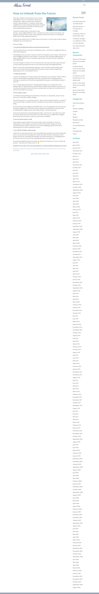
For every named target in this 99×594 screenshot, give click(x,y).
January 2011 (76, 428)
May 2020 (76, 201)
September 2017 (77, 257)
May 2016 (76, 296)
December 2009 (77, 459)
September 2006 (78, 557)
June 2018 (76, 235)
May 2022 (76, 159)
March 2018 (76, 243)
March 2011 (76, 422)
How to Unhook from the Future (34, 13)
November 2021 (77, 165)
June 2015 (75, 319)
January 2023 (76, 148)
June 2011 (75, 414)
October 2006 (77, 554)
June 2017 (75, 265)
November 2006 (77, 551)
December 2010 (77, 431)
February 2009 (77, 481)
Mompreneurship (78, 120)
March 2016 (76, 302)
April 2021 (76, 179)
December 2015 (77, 310)
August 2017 (76, 260)
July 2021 (75, 170)
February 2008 (77, 509)
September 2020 (78, 190)
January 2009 (77, 484)
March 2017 (76, 274)
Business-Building (78, 109)
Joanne (75, 83)
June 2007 (76, 531)
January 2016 (76, 307)
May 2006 (76, 562)
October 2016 (77, 285)
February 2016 (77, 305)
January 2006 (77, 573)
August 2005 (76, 587)
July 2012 (75, 380)
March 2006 (76, 568)
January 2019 (76, 223)
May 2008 (76, 501)
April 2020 (76, 204)
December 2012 (77, 372)
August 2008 (77, 495)
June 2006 (76, 559)
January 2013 (76, 369)
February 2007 (77, 543)
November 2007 (77, 517)
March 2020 (76, 207)
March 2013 (76, 363)
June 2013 (75, 358)
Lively (74, 114)
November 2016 (77, 282)
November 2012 (77, 375)
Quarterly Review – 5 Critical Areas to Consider (79, 29)
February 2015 (77, 324)
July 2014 (75, 338)
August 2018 (76, 232)
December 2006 (77, 548)
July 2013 (75, 355)
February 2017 (77, 277)
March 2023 (76, 145)
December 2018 (77, 226)
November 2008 (77, 487)
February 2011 (77, 425)
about (84, 5)
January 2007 (77, 545)
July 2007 (75, 529)
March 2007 (76, 540)
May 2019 (76, 215)
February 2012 (77, 394)
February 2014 (77, 347)
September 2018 (77, 229)
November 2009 (77, 461)
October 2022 (77, 154)
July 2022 (75, 156)
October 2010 (77, 436)
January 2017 (76, 279)
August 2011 (76, 408)
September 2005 (78, 585)
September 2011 (77, 405)
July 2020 (75, 196)
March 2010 (76, 450)
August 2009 (77, 470)
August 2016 (76, 291)
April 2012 (76, 389)
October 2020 (77, 187)
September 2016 (77, 288)
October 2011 (77, 403)
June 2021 (75, 173)
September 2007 (78, 523)
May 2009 (76, 478)
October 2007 (77, 520)
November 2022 (77, 151)
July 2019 (75, 212)
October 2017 (77, 254)
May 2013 (75, 361)
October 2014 (77, 333)
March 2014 (76, 344)
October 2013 (77, 349)
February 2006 (77, 571)
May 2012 (75, 386)
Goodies (75, 111)
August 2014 (76, 335)
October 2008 (77, 489)
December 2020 (77, 184)
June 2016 (76, 293)
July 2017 (75, 263)
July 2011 (75, 411)
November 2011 (77, 400)
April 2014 (76, 341)
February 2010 (77, 453)
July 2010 (75, 445)
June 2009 (76, 475)
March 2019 (76, 218)
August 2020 (77, 193)
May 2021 (75, 176)
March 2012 (76, 391)
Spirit (74, 128)
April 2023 (76, 142)
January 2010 (76, 456)
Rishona (75, 59)
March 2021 (76, 182)
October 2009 (77, 464)
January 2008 (77, 512)
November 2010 (77, 433)
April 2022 (76, 162)
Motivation (76, 123)
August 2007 (76, 526)
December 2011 (77, 397)
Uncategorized (77, 131)
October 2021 (77, 168)
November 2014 (77, 330)
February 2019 (77, 221)
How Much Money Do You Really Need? (79, 61)
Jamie (74, 90)
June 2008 (76, 498)
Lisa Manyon (76, 76)
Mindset (75, 117)
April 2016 (76, 299)
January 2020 (77, 210)
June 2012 (75, 383)
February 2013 (77, 366)
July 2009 (75, 473)
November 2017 (77, 251)
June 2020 (76, 198)
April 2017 (76, 271)
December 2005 (77, 576)
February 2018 (77, 246)
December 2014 (77, 327)
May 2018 (76, 237)
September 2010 (78, 439)
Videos (75, 134)
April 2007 (76, 537)
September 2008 (78, 492)
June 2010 (76, 447)
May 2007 (76, 534)
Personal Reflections (79, 125)
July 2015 (75, 316)
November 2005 (77, 579)
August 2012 (76, 377)
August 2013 (76, 352)
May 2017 (75, 268)
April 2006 (76, 565)
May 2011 (75, 417)
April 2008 (76, 503)
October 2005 (77, 582)
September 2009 (78, 467)
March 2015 (76, 321)
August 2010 (76, 442)
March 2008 (76, 506)
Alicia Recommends (78, 103)
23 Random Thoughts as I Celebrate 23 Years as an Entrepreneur (79, 41)
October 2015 (77, 313)
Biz (73, 106)
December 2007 (77, 515)
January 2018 (76, 249)
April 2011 (76, 419)
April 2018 (76, 240)
